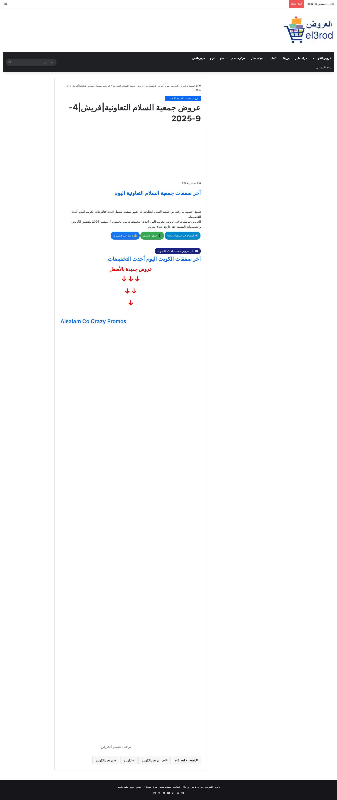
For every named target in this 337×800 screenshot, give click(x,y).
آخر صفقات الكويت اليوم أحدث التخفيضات (154, 259)
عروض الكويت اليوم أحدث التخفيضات (166, 85)
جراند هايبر (301, 58)
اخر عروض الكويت (154, 760)
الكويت (127, 760)
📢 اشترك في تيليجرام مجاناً (182, 235)
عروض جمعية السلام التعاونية (128, 85)
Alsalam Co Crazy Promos (93, 321)
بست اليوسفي (324, 67)
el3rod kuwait (185, 760)
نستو (222, 58)
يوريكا (286, 58)
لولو (212, 58)
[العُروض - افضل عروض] (307, 30)
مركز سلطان (238, 58)
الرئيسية (194, 85)
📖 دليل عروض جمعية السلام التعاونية (177, 251)
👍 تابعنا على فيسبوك (125, 235)
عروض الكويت (323, 58)
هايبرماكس (198, 58)
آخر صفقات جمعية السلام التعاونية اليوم (157, 193)
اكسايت (273, 58)
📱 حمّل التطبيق (152, 235)
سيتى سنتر (257, 58)
